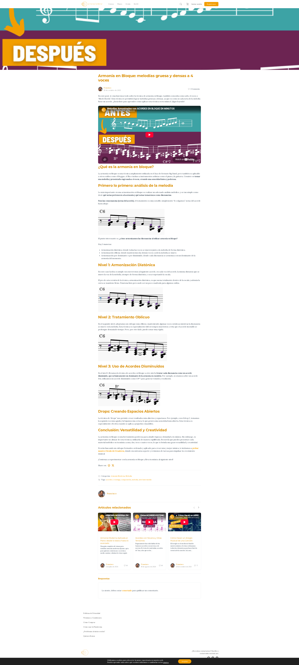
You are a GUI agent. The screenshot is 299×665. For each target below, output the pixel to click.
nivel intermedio (145, 480)
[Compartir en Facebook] (108, 465)
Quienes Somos (89, 636)
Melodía (129, 476)
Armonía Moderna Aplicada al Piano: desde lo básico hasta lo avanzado (114, 540)
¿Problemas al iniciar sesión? (94, 631)
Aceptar (185, 661)
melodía (135, 480)
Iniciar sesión (196, 4)
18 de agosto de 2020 (148, 567)
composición (126, 480)
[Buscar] (180, 4)
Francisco (107, 88)
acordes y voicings (113, 480)
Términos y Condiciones (92, 618)
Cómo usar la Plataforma (92, 627)
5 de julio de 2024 (112, 567)
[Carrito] (187, 4)
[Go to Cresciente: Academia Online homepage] (92, 3)
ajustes (166, 662)
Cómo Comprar (89, 622)
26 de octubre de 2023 (112, 90)
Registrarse (211, 4)
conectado (127, 590)
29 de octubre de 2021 (184, 567)
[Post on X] (112, 465)
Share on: (102, 465)
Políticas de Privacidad (91, 613)
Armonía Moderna (118, 476)
